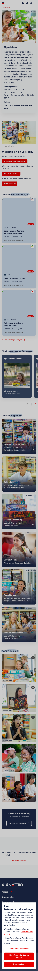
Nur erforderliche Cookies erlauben (19, 956)
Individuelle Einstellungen (19, 949)
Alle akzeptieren (19, 964)
